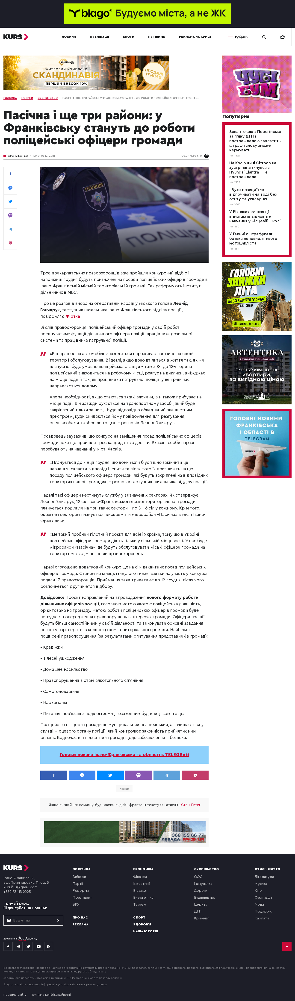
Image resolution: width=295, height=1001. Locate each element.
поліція (124, 788)
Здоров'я (142, 924)
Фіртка (73, 316)
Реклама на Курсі (195, 36)
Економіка (143, 869)
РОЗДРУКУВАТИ (191, 155)
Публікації (99, 36)
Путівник (156, 36)
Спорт (139, 917)
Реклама (80, 924)
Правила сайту (15, 994)
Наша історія (145, 931)
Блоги (128, 36)
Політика (81, 869)
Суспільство (18, 155)
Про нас (80, 917)
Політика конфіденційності (51, 994)
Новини (69, 36)
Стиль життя (267, 869)
